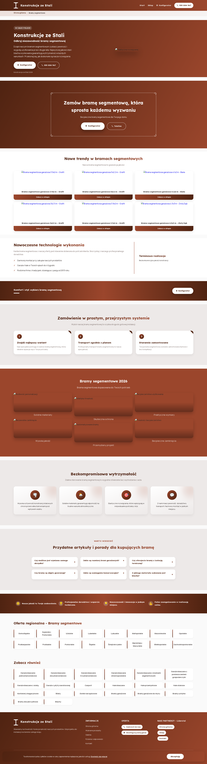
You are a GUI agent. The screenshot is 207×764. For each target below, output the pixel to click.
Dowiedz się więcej (99, 756)
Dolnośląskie (24, 633)
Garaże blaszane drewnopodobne (118, 674)
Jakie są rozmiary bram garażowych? (101, 560)
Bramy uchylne (179, 693)
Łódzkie (69, 633)
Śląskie (92, 644)
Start (142, 5)
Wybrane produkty (93, 730)
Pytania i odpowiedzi (94, 739)
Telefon (117, 126)
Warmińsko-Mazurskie (137, 644)
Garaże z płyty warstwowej (58, 685)
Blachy (58, 701)
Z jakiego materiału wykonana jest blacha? (149, 574)
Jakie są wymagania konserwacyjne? (101, 573)
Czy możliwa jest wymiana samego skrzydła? (51, 561)
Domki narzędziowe (88, 693)
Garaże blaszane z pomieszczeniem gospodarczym (179, 674)
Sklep (150, 5)
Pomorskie (69, 644)
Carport (88, 685)
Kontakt (89, 743)
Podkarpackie (24, 644)
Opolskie (183, 633)
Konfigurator (165, 5)
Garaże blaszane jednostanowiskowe (28, 674)
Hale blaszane (118, 685)
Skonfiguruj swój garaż (136, 732)
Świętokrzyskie (115, 644)
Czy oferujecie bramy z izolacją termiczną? (147, 561)
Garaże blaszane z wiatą (28, 685)
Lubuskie (115, 633)
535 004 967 (185, 5)
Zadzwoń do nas (133, 727)
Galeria (88, 735)
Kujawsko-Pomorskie (47, 633)
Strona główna (20, 13)
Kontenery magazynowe (27, 693)
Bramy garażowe (118, 693)
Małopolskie (137, 633)
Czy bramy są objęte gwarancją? (50, 573)
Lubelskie (92, 633)
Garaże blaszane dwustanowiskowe (58, 674)
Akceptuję (175, 756)
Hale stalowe (179, 685)
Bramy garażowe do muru (149, 693)
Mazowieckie (160, 633)
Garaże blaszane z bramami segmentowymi (149, 674)
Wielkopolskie (160, 644)
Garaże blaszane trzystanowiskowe (88, 674)
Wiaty (58, 693)
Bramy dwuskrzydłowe (28, 701)
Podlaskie (47, 644)
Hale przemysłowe (149, 685)
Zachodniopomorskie (182, 644)
